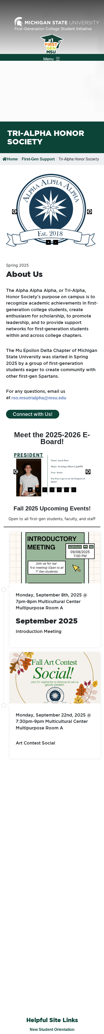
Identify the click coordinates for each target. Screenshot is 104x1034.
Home (12, 159)
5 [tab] (59, 489)
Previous (14, 211)
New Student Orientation (52, 1029)
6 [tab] (66, 489)
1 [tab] (48, 242)
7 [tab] (73, 489)
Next (89, 211)
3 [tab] (44, 489)
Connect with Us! (32, 414)
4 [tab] (52, 489)
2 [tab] (55, 242)
